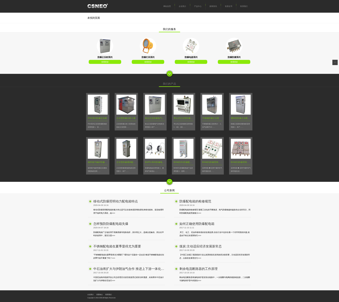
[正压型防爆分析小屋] (126, 114)
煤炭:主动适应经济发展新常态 (200, 246)
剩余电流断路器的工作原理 (198, 269)
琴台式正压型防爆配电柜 (185, 118)
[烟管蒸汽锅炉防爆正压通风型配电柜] (98, 158)
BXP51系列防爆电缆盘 (156, 162)
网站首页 (167, 6)
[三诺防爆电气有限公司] (97, 6)
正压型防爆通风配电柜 (127, 162)
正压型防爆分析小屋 (125, 118)
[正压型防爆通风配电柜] (126, 158)
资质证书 (228, 6)
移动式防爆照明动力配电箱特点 (115, 201)
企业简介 (182, 6)
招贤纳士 (99, 294)
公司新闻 (169, 190)
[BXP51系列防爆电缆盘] (155, 158)
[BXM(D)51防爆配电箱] (183, 158)
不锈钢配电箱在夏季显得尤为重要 (117, 246)
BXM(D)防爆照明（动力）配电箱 (217, 162)
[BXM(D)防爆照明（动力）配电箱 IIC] (241, 158)
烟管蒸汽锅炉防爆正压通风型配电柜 (105, 162)
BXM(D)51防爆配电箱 (184, 162)
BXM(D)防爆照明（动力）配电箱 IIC (248, 162)
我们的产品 (169, 83)
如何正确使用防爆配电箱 (196, 224)
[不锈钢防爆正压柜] (212, 114)
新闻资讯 (213, 6)
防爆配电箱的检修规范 (195, 201)
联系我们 (244, 6)
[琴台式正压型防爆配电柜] (183, 114)
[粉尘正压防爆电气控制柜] (155, 114)
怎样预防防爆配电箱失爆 (110, 224)
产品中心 (198, 6)
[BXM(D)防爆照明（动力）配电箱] (212, 158)
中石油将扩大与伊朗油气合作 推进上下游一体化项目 (130, 269)
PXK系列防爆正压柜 (97, 118)
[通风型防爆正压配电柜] (241, 114)
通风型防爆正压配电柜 (241, 118)
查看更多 (105, 62)
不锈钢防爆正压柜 (210, 118)
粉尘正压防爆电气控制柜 (156, 118)
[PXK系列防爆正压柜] (105, 53)
